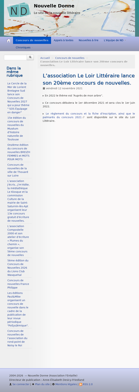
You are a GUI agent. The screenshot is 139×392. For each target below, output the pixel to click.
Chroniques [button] (23, 47)
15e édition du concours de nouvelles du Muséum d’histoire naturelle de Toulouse (16, 128)
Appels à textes (63, 40)
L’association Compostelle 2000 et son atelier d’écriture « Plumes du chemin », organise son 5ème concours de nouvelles (18, 241)
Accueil (45, 58)
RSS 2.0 (87, 384)
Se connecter (21, 384)
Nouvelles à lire (88, 40)
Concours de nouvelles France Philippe (18, 284)
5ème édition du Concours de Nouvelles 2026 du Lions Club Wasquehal (17, 267)
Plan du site (42, 384)
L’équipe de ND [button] (114, 40)
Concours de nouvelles (32, 40)
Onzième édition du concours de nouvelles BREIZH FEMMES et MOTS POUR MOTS (18, 152)
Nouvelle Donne (54, 5)
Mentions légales (66, 384)
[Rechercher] (30, 57)
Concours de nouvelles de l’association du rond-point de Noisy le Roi (17, 338)
